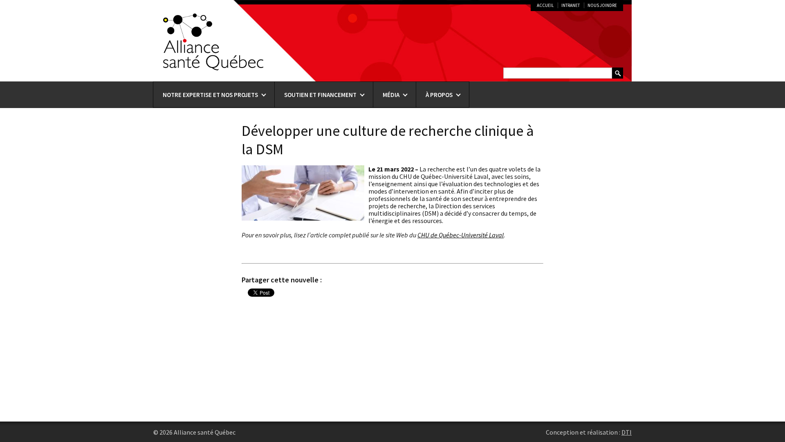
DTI (626, 432)
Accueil (545, 5)
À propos (439, 95)
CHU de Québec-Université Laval (460, 235)
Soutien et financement (320, 95)
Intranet (570, 5)
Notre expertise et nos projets (210, 95)
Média (391, 95)
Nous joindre (602, 5)
